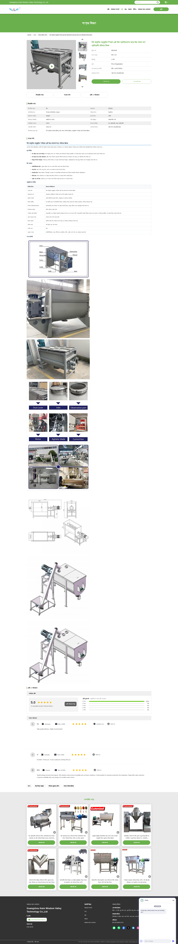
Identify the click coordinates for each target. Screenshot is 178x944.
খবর (126, 9)
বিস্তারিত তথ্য (40, 95)
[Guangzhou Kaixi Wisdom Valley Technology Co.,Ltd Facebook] (123, 928)
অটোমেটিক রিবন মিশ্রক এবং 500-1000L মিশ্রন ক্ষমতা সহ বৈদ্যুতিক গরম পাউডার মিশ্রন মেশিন (73, 881)
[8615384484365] (114, 928)
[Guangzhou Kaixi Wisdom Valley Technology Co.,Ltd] (19, 9)
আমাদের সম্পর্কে (115, 9)
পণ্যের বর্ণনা (67, 95)
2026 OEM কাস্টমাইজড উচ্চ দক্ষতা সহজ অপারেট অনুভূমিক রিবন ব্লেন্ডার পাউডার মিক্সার (104, 837)
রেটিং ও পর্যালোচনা (94, 95)
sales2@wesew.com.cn (38, 919)
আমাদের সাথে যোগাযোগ (144, 9)
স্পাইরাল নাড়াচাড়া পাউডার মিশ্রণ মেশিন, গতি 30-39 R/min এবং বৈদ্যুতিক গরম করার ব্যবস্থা (136, 881)
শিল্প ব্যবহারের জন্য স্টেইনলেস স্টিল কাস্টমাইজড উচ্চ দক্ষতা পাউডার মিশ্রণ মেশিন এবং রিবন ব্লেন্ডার (73, 837)
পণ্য (122, 9)
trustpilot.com (100, 724)
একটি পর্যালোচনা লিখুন (70, 704)
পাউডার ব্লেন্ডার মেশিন (53, 786)
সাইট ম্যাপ (36, 942)
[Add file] (141, 941)
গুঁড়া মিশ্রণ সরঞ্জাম (39, 786)
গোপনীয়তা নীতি (30, 942)
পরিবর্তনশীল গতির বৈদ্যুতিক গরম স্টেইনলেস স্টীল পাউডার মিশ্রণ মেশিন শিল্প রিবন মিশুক (105, 881)
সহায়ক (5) (112, 724)
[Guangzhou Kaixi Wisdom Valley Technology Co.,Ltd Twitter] (128, 928)
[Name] (158, 2)
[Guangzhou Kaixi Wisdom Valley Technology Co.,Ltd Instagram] (133, 928)
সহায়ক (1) (99, 770)
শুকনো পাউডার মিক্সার (69, 786)
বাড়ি (108, 9)
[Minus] (173, 900)
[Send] (173, 941)
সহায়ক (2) (97, 754)
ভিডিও (134, 9)
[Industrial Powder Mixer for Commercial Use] (51, 64)
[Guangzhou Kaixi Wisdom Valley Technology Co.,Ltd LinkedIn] (138, 928)
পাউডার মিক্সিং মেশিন (42, 35)
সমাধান (130, 9)
